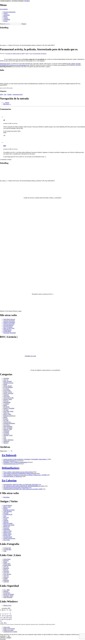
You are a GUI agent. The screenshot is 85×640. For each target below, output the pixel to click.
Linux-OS (6, 575)
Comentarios (6, 19)
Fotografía (6, 395)
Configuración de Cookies (10, 631)
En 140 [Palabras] (8, 387)
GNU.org (5, 566)
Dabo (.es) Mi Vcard (8, 328)
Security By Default (8, 594)
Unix (4, 437)
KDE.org (5, 569)
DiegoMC (6, 513)
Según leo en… (7, 422)
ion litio (5, 519)
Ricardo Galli (6, 535)
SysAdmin (6, 432)
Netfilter (5, 578)
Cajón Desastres (7, 511)
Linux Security (7, 574)
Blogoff (5, 508)
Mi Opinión (43, 53)
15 (11, 615)
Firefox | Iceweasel (8, 393)
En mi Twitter (7, 390)
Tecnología (6, 434)
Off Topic (5, 410)
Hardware (6, 401)
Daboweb (5, 591)
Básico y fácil (6, 507)
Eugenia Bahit (7, 565)
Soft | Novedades (7, 428)
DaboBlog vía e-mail (30, 356)
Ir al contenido (4, 9)
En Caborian (9, 480)
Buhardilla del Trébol (8, 510)
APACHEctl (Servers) (9, 319)
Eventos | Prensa (7, 392)
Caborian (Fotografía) (9, 320)
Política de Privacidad (9, 628)
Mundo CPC (6, 526)
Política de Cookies (8, 630)
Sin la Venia (6, 540)
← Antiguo (6, 102)
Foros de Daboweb (8, 325)
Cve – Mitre (6, 590)
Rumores (5, 419)
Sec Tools (5, 420)
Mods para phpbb (8, 523)
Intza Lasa (6, 517)
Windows (5, 443)
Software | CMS (7, 429)
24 (2, 619)
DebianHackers (7, 329)
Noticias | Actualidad (8, 408)
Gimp (4, 551)
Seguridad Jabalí (7, 537)
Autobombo (6, 15)
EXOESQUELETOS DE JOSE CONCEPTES (15, 487)
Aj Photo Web (7, 548)
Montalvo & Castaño (8, 525)
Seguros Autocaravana (9, 538)
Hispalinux (6, 568)
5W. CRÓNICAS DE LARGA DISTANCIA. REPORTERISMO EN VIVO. (23, 486)
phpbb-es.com (7, 532)
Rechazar (3, 637)
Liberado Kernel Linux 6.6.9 (10, 463)
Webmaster (6, 441)
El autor (5, 21)
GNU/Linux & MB (8, 398)
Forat (4, 516)
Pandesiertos (6, 529)
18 (4, 617)
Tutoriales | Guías (7, 435)
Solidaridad (6, 431)
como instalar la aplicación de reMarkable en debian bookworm (20, 473)
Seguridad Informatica (9, 423)
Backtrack (6, 560)
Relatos (5, 417)
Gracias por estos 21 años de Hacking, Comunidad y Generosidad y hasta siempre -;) (25, 459)
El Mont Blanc (7, 331)
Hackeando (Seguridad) (9, 332)
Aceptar (9, 637)
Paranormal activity (5, 63)
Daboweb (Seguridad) (9, 322)
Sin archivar (6, 425)
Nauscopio (6, 528)
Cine (5, 94)
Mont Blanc (6, 497)
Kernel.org (6, 571)
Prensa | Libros (7, 414)
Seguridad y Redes (8, 596)
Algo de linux (7, 559)
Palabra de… (6, 413)
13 (7, 615)
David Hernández (8, 326)
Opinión (9, 94)
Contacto (5, 18)
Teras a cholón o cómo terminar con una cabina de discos (18, 472)
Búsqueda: (3, 24)
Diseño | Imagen (7, 386)
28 (9, 619)
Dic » (5, 623)
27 (7, 619)
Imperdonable (37, 53)
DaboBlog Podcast (8, 383)
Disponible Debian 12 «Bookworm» (12, 476)
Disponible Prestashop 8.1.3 (10, 460)
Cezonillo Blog (7, 549)
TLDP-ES (6, 581)
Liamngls (5, 520)
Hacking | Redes (7, 399)
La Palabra (6, 404)
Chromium (6, 378)
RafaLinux (6, 580)
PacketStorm (6, 593)
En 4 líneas (6, 389)
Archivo (5, 13)
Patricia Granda (7, 531)
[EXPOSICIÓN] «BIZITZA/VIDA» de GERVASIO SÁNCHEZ (20, 484)
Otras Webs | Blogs (8, 411)
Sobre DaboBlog (7, 426)
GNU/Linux (6, 396)
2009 (1, 94)
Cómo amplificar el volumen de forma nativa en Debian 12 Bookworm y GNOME (25, 475)
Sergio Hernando (7, 597)
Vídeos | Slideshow (8, 440)
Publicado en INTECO (9, 416)
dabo (27, 53)
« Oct (1, 623)
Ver (9, 636)
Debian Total (6, 563)
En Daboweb (9, 455)
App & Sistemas (7, 505)
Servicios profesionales (9, 12)
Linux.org (6, 577)
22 (11, 617)
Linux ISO (6, 572)
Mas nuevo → (7, 104)
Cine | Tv (32, 53)
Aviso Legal (6, 627)
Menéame (5, 522)
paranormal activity (18, 94)
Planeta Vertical (7, 534)
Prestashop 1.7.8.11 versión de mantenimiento (15, 462)
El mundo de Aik (7, 514)
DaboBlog (27, 0)
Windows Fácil (7, 605)
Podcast (5, 16)
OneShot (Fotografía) (9, 323)
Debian (5, 384)
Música (5, 405)
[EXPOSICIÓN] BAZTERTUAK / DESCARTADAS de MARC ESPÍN (22, 489)
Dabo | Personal (7, 381)
